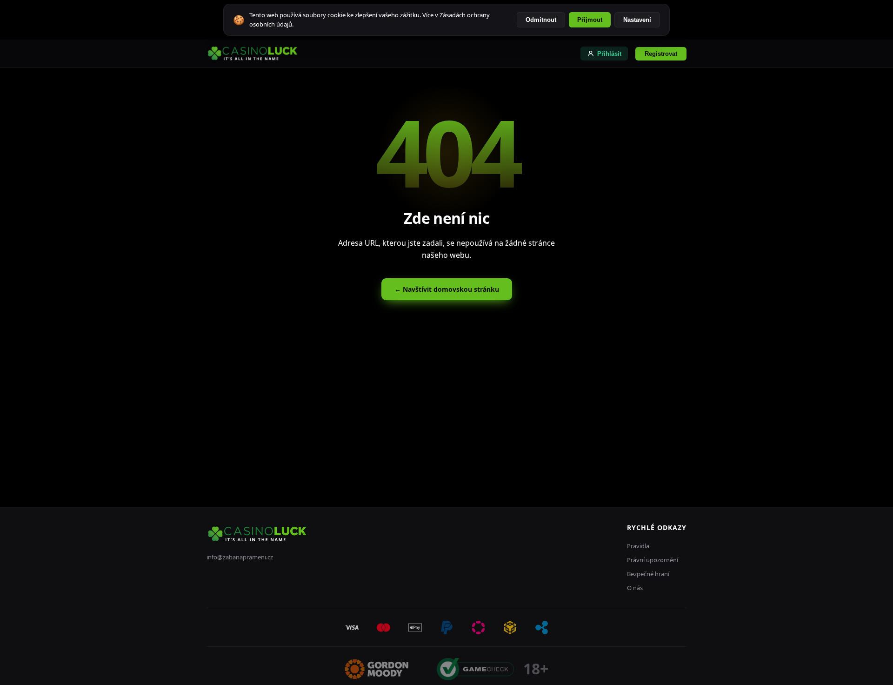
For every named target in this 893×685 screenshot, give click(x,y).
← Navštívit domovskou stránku (446, 289)
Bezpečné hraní (648, 574)
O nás (635, 588)
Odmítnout (541, 19)
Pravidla (638, 546)
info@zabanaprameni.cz (240, 557)
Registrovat (661, 53)
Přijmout (589, 19)
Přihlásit (609, 53)
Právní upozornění (652, 560)
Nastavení (637, 19)
